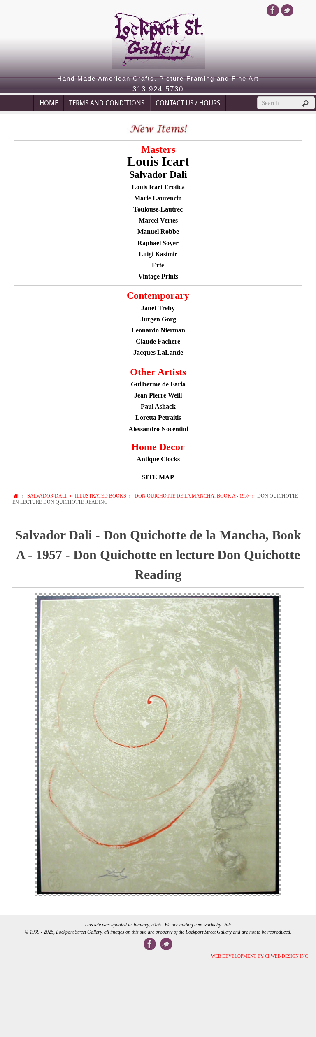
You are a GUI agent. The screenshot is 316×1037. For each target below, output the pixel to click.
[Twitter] (287, 10)
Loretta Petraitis (158, 417)
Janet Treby (158, 308)
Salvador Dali (47, 496)
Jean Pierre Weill (158, 395)
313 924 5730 (158, 89)
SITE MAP (158, 477)
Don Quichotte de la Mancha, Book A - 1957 (192, 496)
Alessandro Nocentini (158, 428)
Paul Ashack (158, 406)
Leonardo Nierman (158, 330)
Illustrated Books (100, 496)
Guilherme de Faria (158, 384)
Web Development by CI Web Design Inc (259, 955)
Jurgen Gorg (158, 319)
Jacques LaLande (158, 352)
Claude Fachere (158, 341)
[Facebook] (273, 10)
